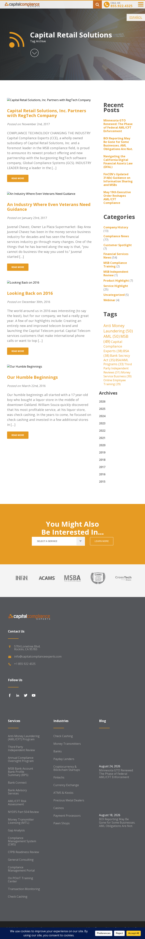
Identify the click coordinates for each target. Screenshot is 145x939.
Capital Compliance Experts (112, 346)
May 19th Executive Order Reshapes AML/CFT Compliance (117, 197)
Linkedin (17, 695)
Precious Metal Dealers (68, 800)
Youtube (33, 695)
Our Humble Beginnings (32, 377)
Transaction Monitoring (24, 889)
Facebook (9, 695)
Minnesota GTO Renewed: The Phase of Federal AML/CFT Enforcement (118, 125)
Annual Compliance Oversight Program (21, 759)
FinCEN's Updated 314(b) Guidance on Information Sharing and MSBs (118, 179)
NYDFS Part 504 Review (23, 812)
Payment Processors (67, 816)
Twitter (25, 695)
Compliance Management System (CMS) (22, 841)
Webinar (109, 300)
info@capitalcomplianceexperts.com (38, 656)
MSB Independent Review (115, 273)
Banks (57, 751)
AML (111, 336)
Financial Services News (115, 255)
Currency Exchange (66, 785)
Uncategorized (114, 295)
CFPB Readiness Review (23, 852)
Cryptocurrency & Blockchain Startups (66, 768)
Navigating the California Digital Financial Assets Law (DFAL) (118, 161)
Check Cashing (17, 897)
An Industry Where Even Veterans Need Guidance (49, 206)
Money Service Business (117, 374)
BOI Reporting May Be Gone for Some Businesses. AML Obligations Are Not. (118, 143)
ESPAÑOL (135, 17)
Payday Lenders (63, 759)
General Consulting (21, 860)
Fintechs (58, 777)
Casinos (58, 808)
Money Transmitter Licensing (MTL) (21, 821)
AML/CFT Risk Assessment (17, 802)
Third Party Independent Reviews (117, 368)
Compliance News (116, 236)
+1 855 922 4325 (25, 664)
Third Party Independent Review (21, 748)
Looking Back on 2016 (30, 293)
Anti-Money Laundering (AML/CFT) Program (24, 737)
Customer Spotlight (117, 245)
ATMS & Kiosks (63, 793)
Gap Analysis (16, 830)
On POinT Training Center (20, 879)
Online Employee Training (114, 382)
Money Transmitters (67, 744)
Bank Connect (17, 783)
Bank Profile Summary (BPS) (18, 773)
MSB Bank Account (20, 768)
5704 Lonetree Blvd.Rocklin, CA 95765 (27, 647)
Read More (17, 178)
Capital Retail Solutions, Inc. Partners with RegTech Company (46, 113)
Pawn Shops (61, 823)
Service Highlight (115, 286)
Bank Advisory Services (17, 791)
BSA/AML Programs (115, 362)
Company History (115, 227)
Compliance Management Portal (21, 868)
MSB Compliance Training (115, 264)
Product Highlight (116, 281)
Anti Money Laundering (118, 328)
